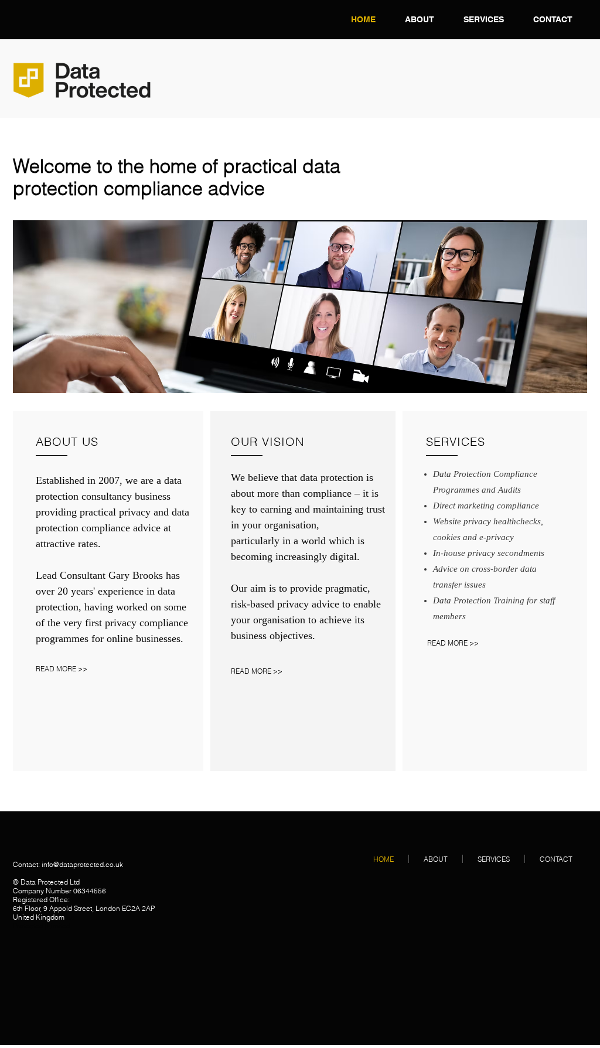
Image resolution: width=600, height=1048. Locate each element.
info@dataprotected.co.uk (82, 864)
